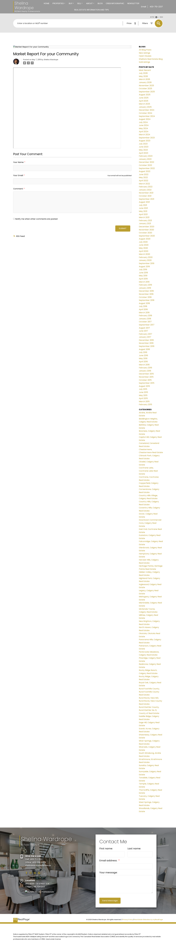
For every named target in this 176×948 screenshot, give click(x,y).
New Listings (144, 53)
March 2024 (144, 134)
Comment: (18, 188)
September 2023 (147, 137)
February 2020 (146, 257)
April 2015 (143, 398)
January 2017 (145, 337)
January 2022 (145, 189)
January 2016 (145, 370)
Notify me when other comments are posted (36, 219)
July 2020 (143, 242)
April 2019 (143, 278)
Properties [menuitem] (58, 3)
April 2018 (143, 309)
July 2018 (143, 306)
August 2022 (144, 171)
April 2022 (143, 180)
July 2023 (143, 143)
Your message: (108, 872)
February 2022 (145, 186)
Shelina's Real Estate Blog (151, 59)
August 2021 (144, 202)
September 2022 (147, 168)
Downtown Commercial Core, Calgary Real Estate (150, 523)
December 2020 (146, 226)
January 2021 (145, 223)
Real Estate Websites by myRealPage (148, 920)
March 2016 (144, 364)
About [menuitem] (89, 3)
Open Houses (145, 56)
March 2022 (144, 183)
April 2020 (143, 251)
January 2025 (145, 107)
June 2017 (143, 331)
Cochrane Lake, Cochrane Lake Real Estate (148, 470)
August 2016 (144, 349)
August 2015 (144, 386)
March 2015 (144, 401)
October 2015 (145, 380)
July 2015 (143, 389)
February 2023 (145, 156)
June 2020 (143, 245)
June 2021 (143, 208)
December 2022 (146, 162)
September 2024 (147, 116)
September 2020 (147, 235)
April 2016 (143, 361)
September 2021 (146, 199)
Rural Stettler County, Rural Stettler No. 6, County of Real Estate (149, 710)
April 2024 (143, 131)
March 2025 (144, 103)
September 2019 (146, 263)
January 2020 (145, 260)
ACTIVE (152, 17)
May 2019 (143, 275)
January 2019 (145, 288)
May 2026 (143, 76)
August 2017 (144, 328)
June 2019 (143, 272)
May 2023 (143, 150)
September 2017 (146, 324)
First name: (106, 848)
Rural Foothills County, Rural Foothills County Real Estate (149, 691)
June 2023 (143, 146)
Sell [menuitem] (79, 3)
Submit (123, 228)
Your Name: (18, 162)
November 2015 (146, 377)
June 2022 (143, 174)
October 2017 (145, 321)
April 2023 (143, 153)
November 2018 (146, 294)
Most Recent (145, 70)
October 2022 (145, 165)
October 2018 (145, 297)
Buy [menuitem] (70, 3)
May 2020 (143, 248)
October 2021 (145, 196)
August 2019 (144, 266)
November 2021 (146, 192)
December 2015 (146, 373)
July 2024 (143, 122)
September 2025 (147, 91)
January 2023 (145, 159)
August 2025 (144, 94)
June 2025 (143, 97)
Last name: (134, 848)
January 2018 (145, 318)
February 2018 (145, 315)
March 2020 (144, 254)
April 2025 (143, 100)
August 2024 (144, 119)
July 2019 (143, 269)
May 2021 (143, 211)
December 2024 (146, 110)
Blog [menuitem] (100, 3)
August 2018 (144, 303)
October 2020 (145, 232)
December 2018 (146, 291)
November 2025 (146, 85)
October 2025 (145, 88)
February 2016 (145, 367)
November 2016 (146, 343)
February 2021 (145, 220)
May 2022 (143, 177)
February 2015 (145, 404)
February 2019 (145, 284)
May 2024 (143, 128)
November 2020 (146, 229)
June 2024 (144, 125)
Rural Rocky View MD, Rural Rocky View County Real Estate (150, 701)
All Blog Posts (145, 49)
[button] (26, 873)
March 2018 (144, 312)
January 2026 (145, 82)
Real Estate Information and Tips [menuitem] (91, 9)
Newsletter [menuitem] (133, 3)
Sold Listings (144, 62)
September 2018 (146, 300)
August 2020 (144, 238)
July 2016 (143, 352)
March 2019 (144, 281)
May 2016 (143, 358)
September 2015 (146, 383)
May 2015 (143, 395)
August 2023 (144, 140)
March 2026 (144, 79)
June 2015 (143, 392)
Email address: (108, 860)
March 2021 (144, 217)
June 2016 (143, 355)
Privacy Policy (127, 920)
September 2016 (146, 346)
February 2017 (145, 334)
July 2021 (143, 205)
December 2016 (146, 340)
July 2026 (143, 73)
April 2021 (143, 214)
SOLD (161, 17)
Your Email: (18, 175)
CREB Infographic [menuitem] (115, 3)
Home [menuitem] (46, 3)
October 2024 (145, 113)
